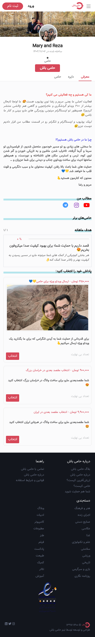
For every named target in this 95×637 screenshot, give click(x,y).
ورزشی (86, 555)
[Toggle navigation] (88, 6)
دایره (71, 76)
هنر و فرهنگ (82, 508)
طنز (42, 535)
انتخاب (12, 356)
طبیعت (40, 555)
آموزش (40, 576)
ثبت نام (12, 6)
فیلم (41, 542)
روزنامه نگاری (82, 576)
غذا (88, 535)
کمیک (40, 562)
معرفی (85, 76)
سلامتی (85, 549)
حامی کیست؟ (82, 486)
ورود (31, 6)
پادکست (39, 549)
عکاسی (86, 528)
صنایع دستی (82, 522)
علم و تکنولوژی (81, 542)
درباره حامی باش (80, 475)
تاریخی (86, 562)
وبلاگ (40, 508)
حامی (57, 76)
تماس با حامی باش (32, 469)
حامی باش (47, 68)
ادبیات (40, 515)
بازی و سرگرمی (81, 569)
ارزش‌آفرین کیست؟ (78, 480)
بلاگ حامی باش (80, 469)
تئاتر (41, 569)
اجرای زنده (84, 515)
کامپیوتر (39, 522)
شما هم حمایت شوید (77, 491)
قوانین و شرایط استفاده (30, 480)
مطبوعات (38, 528)
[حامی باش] (79, 5)
